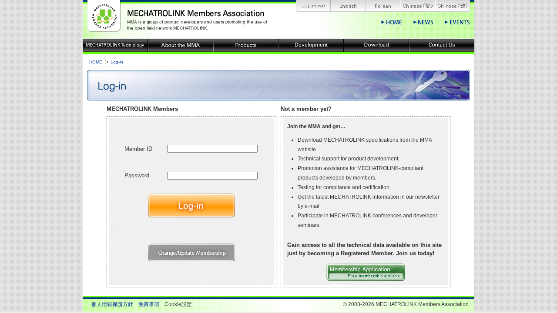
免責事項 (148, 304)
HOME (95, 62)
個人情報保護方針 (112, 304)
